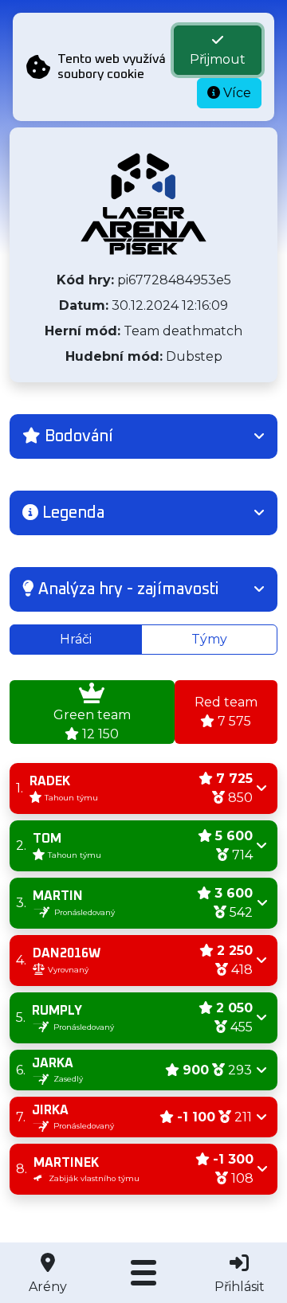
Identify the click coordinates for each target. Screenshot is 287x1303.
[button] (143, 436)
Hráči (76, 639)
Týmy (209, 639)
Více (235, 92)
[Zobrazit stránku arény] (143, 204)
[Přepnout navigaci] (143, 1272)
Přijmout (218, 59)
